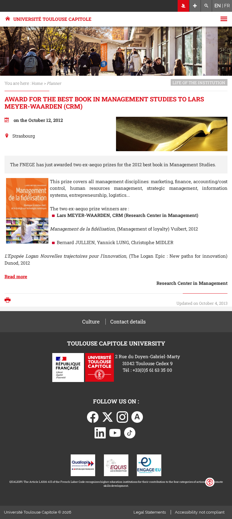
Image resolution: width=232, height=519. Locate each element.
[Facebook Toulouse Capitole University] (92, 416)
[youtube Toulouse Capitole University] (115, 432)
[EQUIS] (116, 465)
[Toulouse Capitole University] (99, 367)
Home (37, 83)
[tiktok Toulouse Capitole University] (130, 432)
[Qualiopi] (83, 465)
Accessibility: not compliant (199, 512)
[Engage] (149, 465)
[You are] (183, 6)
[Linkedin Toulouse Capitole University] (100, 432)
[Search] (206, 6)
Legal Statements (150, 512)
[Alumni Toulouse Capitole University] (137, 416)
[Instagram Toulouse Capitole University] (122, 416)
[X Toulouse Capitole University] (107, 416)
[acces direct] (195, 6)
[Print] (9, 300)
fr (227, 5)
